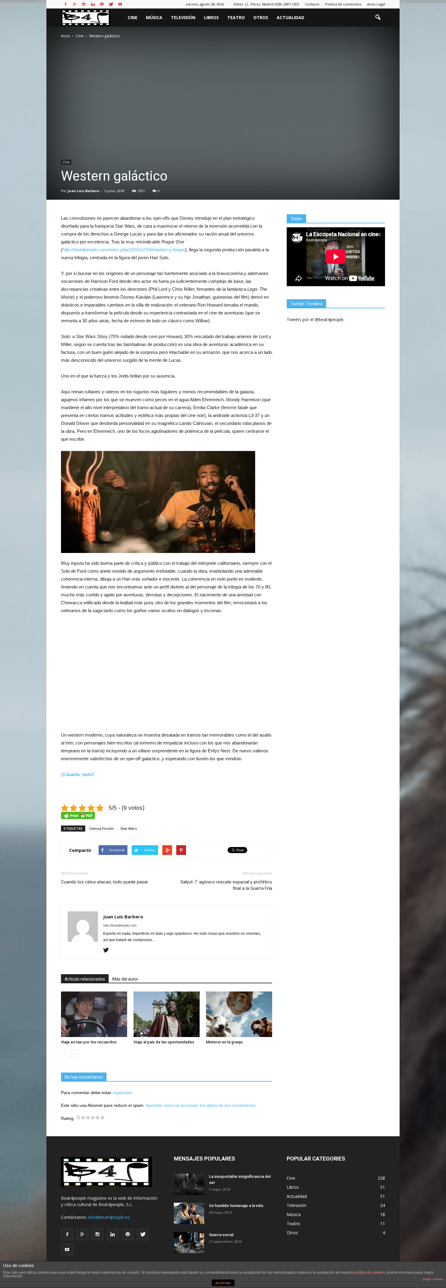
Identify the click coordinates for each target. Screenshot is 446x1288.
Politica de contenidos (343, 4)
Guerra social (221, 1234)
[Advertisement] (166, 672)
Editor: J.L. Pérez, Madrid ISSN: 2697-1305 (266, 4)
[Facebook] (65, 4)
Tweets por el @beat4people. (315, 319)
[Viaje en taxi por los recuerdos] (94, 1014)
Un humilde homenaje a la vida (236, 1205)
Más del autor (125, 979)
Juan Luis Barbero (83, 190)
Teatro (236, 17)
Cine (132, 17)
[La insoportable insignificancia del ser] (189, 1184)
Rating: (68, 1118)
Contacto (312, 4)
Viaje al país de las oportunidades (163, 1042)
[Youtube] (120, 4)
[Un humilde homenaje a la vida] (189, 1213)
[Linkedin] (92, 4)
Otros (260, 17)
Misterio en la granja (224, 1042)
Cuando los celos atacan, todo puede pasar (104, 882)
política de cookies (369, 1272)
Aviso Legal (376, 4)
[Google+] (74, 4)
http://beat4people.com (120, 925)
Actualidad (290, 17)
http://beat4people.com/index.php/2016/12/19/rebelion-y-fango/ (124, 249)
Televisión (183, 17)
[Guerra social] (189, 1242)
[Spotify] (101, 4)
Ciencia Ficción (101, 828)
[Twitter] (111, 4)
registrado (122, 1092)
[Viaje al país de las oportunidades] (166, 1014)
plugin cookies (433, 1279)
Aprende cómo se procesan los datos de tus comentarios (200, 1105)
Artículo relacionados (85, 979)
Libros (211, 17)
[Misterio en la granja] (239, 1014)
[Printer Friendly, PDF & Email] (78, 815)
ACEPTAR (223, 1283)
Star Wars (128, 828)
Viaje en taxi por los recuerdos (89, 1042)
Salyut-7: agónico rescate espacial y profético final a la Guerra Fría (226, 885)
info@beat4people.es (109, 1217)
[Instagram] (83, 4)
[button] (377, 17)
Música (154, 17)
